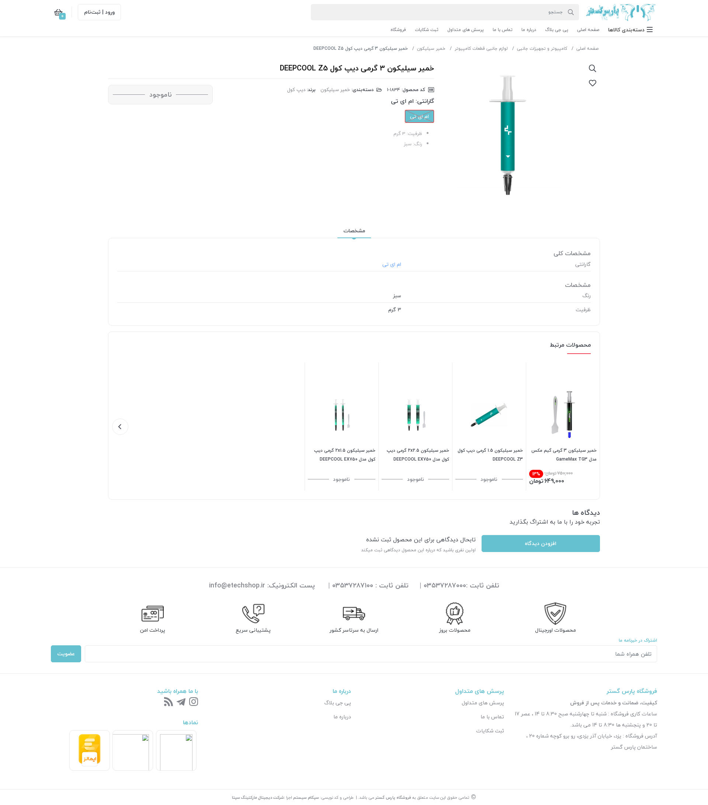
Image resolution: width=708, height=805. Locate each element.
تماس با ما (492, 716)
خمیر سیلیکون (431, 48)
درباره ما (342, 716)
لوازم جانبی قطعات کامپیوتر (481, 48)
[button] (630, 29)
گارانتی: (425, 101)
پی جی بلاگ (337, 702)
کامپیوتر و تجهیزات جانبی (542, 48)
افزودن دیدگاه (540, 543)
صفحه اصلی (587, 48)
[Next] (120, 427)
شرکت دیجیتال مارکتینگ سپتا (258, 797)
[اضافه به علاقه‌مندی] (592, 83)
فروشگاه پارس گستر (393, 797)
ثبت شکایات (490, 730)
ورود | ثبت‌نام (99, 12)
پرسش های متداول (483, 702)
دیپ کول (296, 90)
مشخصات (354, 230)
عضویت (66, 653)
